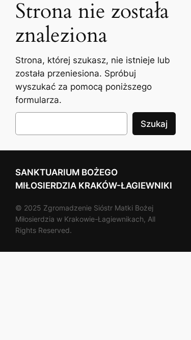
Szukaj (154, 124)
